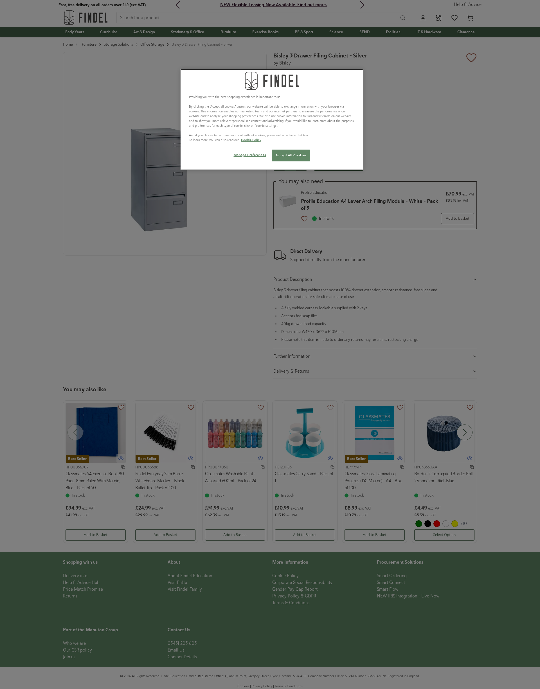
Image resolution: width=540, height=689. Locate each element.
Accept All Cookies (291, 155)
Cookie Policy (251, 140)
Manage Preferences (250, 155)
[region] (272, 119)
